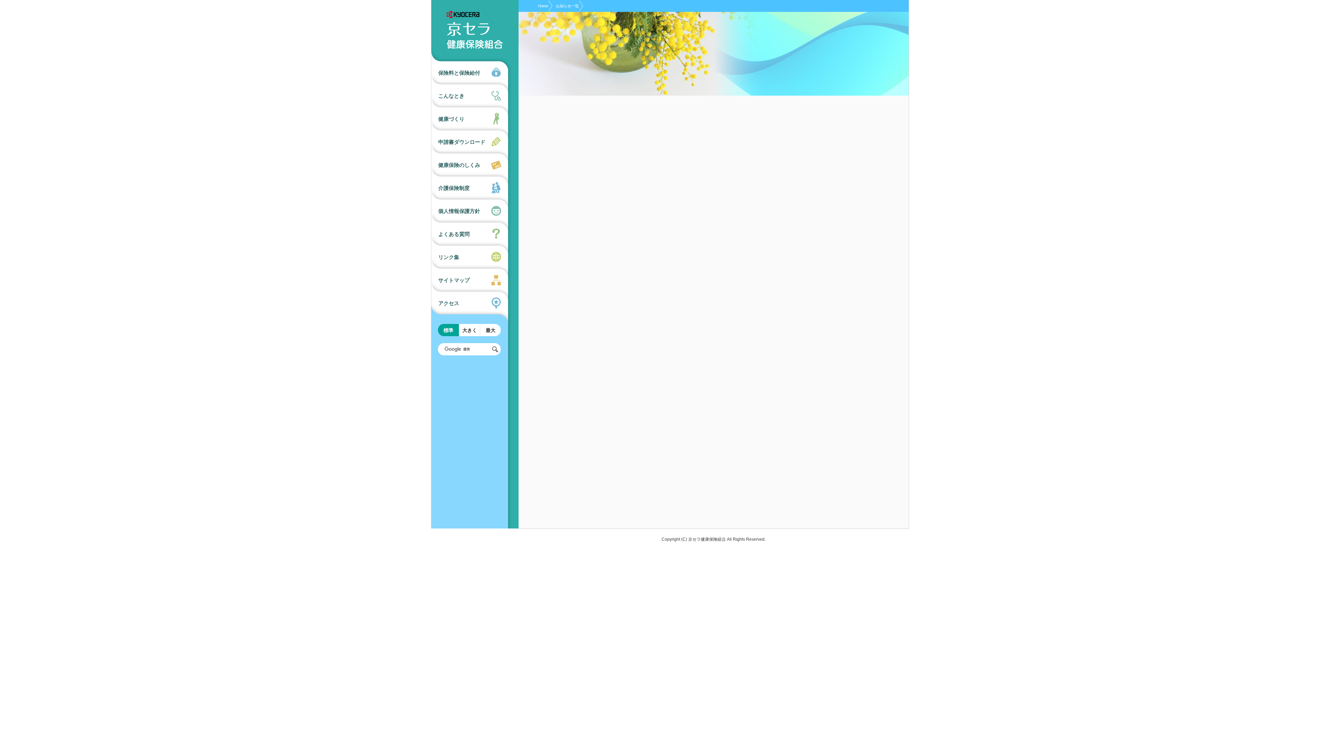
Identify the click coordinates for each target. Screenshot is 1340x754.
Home (543, 6)
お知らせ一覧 (567, 6)
